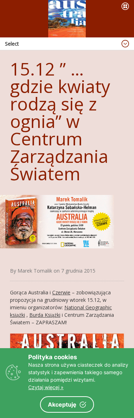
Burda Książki (44, 314)
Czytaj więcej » (46, 387)
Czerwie (61, 292)
